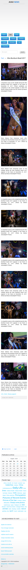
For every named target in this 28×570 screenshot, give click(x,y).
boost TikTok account (6, 551)
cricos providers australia (7, 554)
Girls (2, 394)
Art (13, 483)
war (25, 511)
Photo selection (10, 495)
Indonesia (19, 493)
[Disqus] (13, 426)
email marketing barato (7, 547)
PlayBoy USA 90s (5, 531)
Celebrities (9, 485)
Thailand (16, 505)
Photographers (20, 495)
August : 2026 (14, 458)
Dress (4, 490)
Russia (24, 500)
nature (23, 509)
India (14, 493)
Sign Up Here (7, 449)
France (24, 490)
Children (16, 485)
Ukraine (4, 506)
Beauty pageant (12, 394)
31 (17, 464)
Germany (5, 493)
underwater (21, 511)
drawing (14, 508)
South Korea (7, 505)
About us (3, 559)
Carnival (20, 483)
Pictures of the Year (10, 500)
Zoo (26, 506)
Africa (5, 483)
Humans (10, 493)
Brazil (5, 394)
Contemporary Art (7, 488)
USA (23, 505)
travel (15, 511)
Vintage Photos (20, 506)
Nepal (4, 495)
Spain (12, 505)
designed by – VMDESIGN (7, 563)
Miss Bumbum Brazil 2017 (16, 58)
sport (11, 511)
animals (5, 509)
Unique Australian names (7, 537)
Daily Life (18, 487)
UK (20, 505)
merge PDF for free (6, 541)
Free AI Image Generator (7, 528)
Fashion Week (18, 490)
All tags (24, 480)
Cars (24, 483)
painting (4, 511)
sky (8, 511)
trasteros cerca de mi (6, 544)
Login (15, 449)
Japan (24, 493)
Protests (19, 500)
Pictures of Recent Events (14, 498)
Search (22, 52)
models (18, 508)
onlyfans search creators (7, 534)
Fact (2, 58)
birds (10, 508)
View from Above (10, 506)
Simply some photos (17, 502)
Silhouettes (7, 502)
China (21, 485)
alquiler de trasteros (6, 524)
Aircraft (9, 483)
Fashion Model (10, 490)
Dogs (24, 488)
